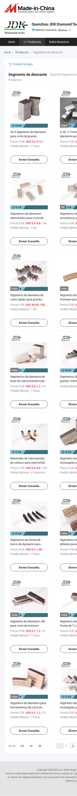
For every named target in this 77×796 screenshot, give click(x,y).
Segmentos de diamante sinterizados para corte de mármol (26, 218)
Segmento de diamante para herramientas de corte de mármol (28, 707)
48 (39, 746)
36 (31, 746)
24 (22, 746)
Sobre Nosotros (59, 42)
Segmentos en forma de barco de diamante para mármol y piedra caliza (25, 544)
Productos (34, 42)
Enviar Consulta (29, 159)
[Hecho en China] (30, 8)
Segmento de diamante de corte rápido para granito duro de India (26, 299)
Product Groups (22, 64)
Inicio (11, 42)
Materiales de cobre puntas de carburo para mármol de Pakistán (27, 462)
